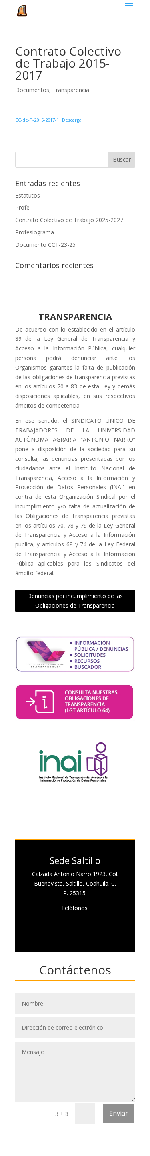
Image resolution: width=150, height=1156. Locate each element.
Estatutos (27, 195)
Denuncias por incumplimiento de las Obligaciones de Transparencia (75, 600)
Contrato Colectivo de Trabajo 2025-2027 (69, 220)
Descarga (72, 120)
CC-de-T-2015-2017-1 (37, 120)
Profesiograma (34, 232)
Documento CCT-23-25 (45, 244)
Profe (22, 207)
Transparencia (70, 90)
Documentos (32, 90)
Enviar (118, 1113)
